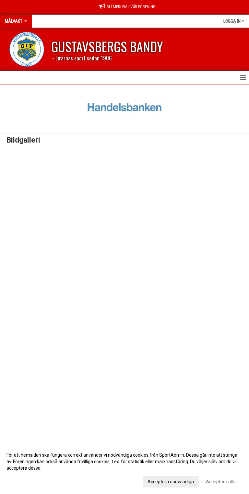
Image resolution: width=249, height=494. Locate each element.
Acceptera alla (220, 481)
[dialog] (124, 468)
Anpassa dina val (23, 480)
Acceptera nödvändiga (171, 481)
